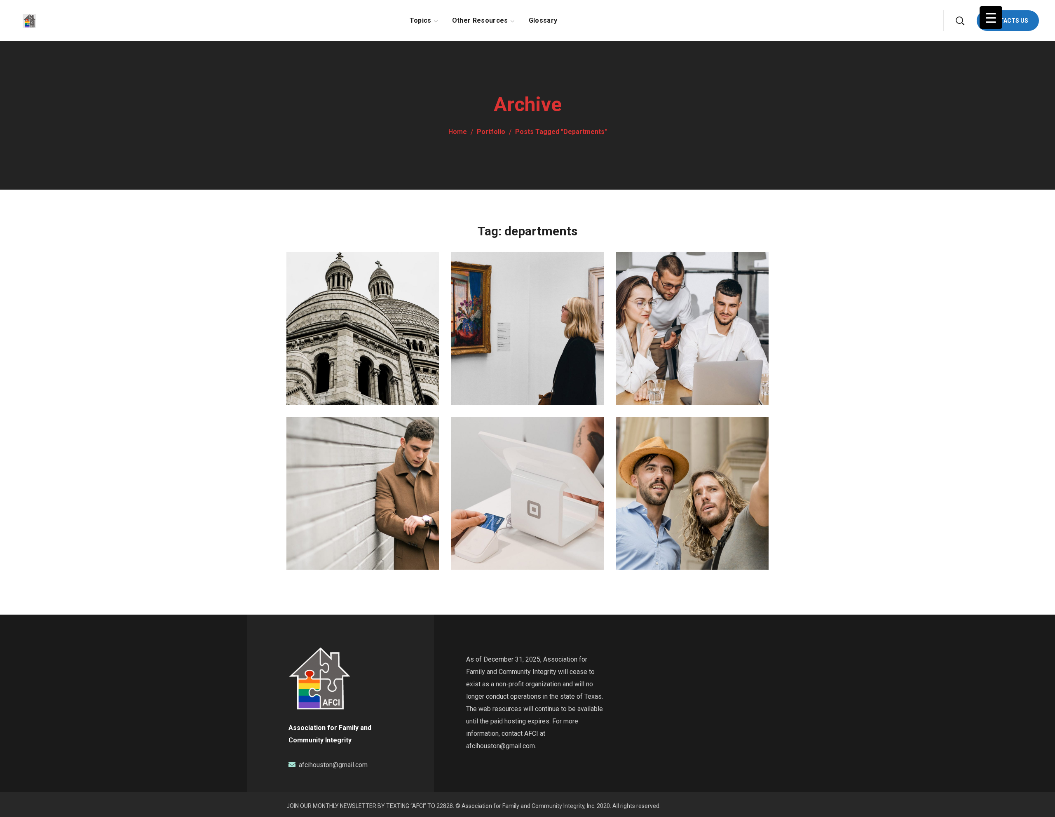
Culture (314, 318)
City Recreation (511, 302)
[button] (960, 20)
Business (645, 318)
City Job (655, 467)
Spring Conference (356, 467)
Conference (319, 483)
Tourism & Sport (349, 302)
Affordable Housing (523, 467)
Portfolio (491, 132)
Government (485, 318)
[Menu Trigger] (991, 17)
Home (457, 132)
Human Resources (684, 302)
